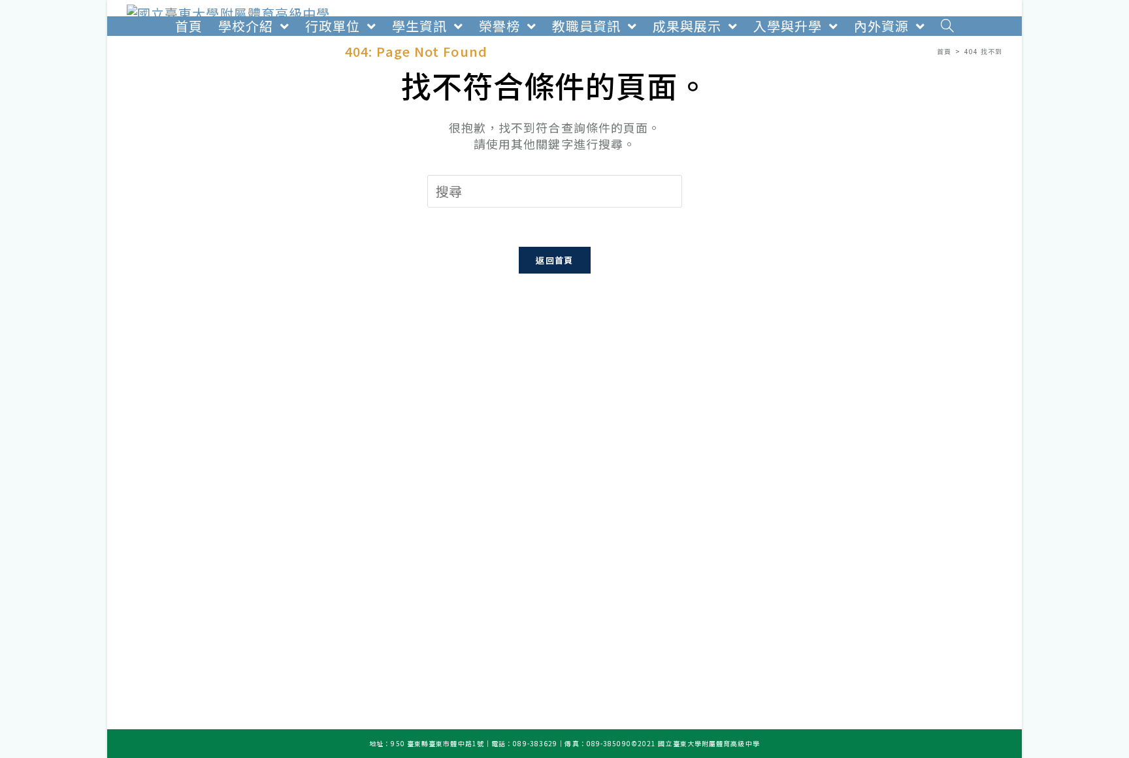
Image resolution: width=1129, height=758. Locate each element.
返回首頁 (554, 260)
